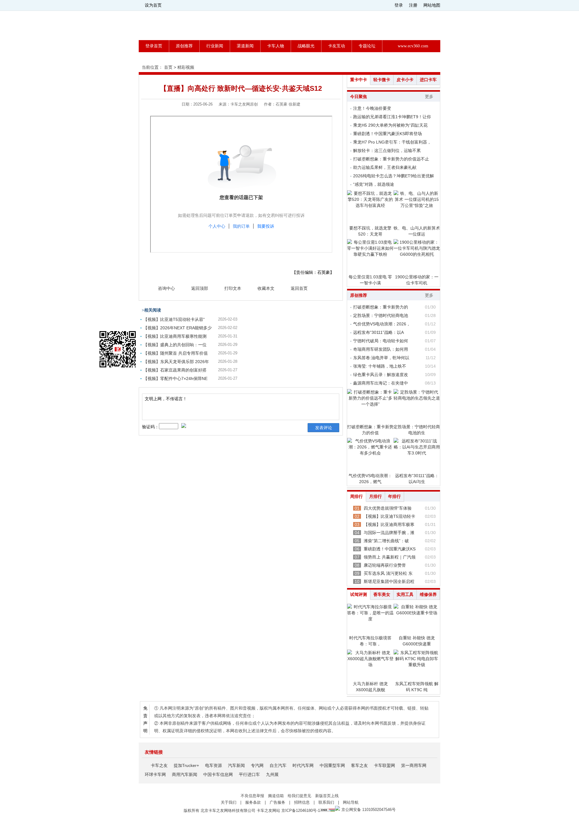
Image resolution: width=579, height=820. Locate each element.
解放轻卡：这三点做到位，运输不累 (387, 150)
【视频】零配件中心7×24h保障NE (175, 378)
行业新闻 (214, 46)
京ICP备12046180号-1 (300, 810)
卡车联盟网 (384, 765)
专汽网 (257, 765)
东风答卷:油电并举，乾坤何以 (381, 357)
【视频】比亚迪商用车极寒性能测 (175, 336)
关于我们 (228, 802)
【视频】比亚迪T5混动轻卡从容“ (174, 319)
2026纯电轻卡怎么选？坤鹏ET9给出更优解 (393, 175)
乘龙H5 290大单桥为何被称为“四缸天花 (390, 125)
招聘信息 (302, 802)
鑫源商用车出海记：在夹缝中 (380, 383)
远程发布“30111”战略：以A (378, 332)
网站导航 (351, 802)
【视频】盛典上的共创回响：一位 (175, 344)
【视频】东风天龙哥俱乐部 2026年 (176, 361)
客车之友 (359, 765)
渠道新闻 (245, 46)
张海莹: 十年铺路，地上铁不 (379, 366)
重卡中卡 (358, 80)
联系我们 (326, 802)
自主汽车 (278, 765)
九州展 (272, 774)
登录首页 (153, 46)
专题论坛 (367, 46)
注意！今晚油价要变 (372, 108)
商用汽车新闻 (184, 774)
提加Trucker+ (186, 765)
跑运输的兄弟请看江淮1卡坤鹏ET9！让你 (392, 116)
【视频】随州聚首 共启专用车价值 (175, 353)
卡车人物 (275, 46)
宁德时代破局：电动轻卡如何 (380, 340)
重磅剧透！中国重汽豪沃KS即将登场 (387, 133)
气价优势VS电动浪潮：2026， (381, 323)
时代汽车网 (303, 765)
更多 (429, 96)
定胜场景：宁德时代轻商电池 (380, 315)
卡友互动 (336, 46)
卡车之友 (159, 765)
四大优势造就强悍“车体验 (388, 508)
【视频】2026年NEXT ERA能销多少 (177, 327)
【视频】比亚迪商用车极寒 (389, 524)
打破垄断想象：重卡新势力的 (380, 307)
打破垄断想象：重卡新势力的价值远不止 (391, 159)
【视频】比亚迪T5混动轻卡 (389, 516)
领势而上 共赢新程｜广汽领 (390, 557)
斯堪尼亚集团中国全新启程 (389, 581)
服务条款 (253, 802)
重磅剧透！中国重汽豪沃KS (390, 548)
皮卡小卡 (405, 80)
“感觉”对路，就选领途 (373, 184)
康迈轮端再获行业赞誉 (385, 565)
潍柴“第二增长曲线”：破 (386, 540)
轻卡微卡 (381, 80)
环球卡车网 (155, 774)
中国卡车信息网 (218, 774)
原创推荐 (184, 46)
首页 (168, 67)
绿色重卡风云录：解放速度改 (380, 374)
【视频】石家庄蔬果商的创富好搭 (175, 370)
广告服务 (277, 802)
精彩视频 (185, 67)
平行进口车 (249, 774)
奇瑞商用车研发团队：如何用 (380, 349)
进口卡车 (428, 80)
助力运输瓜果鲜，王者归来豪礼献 (384, 167)
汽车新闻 (236, 765)
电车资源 (213, 765)
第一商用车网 (413, 765)
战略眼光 (306, 46)
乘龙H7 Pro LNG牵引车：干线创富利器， (392, 142)
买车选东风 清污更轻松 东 (388, 573)
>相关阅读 (151, 310)
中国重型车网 (332, 765)
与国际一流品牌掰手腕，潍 (389, 532)
